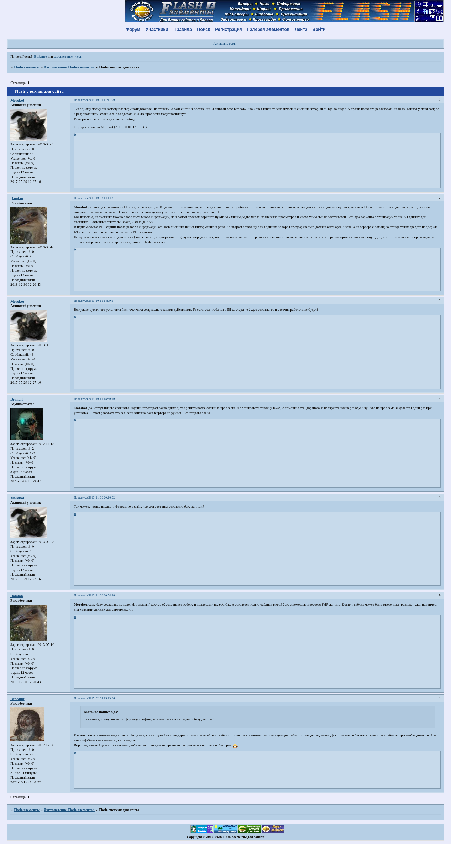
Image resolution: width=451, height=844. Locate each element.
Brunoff (16, 399)
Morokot (17, 100)
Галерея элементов (268, 29)
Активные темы (224, 43)
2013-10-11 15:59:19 (101, 398)
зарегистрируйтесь (68, 56)
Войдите (40, 56)
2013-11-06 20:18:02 (101, 497)
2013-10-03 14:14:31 (101, 198)
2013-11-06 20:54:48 (101, 595)
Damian (16, 198)
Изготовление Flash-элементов (69, 67)
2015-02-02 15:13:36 (101, 698)
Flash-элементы (27, 67)
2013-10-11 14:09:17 (101, 300)
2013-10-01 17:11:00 (101, 99)
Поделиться (81, 99)
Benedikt (17, 699)
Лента (301, 29)
